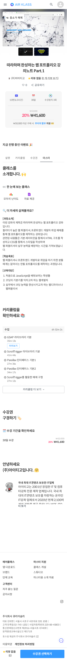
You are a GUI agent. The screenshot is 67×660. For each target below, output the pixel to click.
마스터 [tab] (46, 158)
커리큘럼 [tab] (20, 158)
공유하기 (39, 85)
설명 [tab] (7, 158)
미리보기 (13, 345)
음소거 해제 (16, 17)
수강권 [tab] (34, 158)
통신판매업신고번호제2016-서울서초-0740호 (25, 628)
